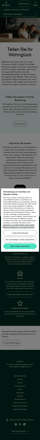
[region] (20, 220)
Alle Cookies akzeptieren (20, 246)
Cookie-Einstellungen (20, 233)
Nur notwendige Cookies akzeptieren (20, 239)
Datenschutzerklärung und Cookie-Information (18, 227)
